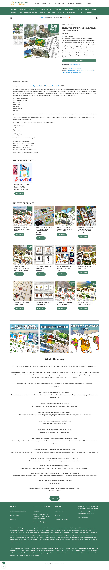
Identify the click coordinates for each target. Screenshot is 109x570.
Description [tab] (16, 81)
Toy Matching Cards (75, 72)
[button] (51, 4)
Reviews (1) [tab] (25, 81)
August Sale (43, 17)
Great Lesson (76, 70)
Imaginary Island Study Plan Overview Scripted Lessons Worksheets (53, 458)
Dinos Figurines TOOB (36, 86)
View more (54, 498)
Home (63, 24)
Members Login (14, 515)
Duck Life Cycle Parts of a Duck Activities (51, 480)
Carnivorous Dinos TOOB (52, 86)
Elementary (68, 70)
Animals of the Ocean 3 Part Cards (51, 465)
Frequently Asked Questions (40, 522)
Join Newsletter (59, 511)
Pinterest (57, 515)
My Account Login (15, 519)
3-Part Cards (70, 24)
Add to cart (79, 60)
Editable (79, 68)
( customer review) (75, 64)
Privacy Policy (37, 511)
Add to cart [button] (19, 193)
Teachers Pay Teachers (61, 519)
